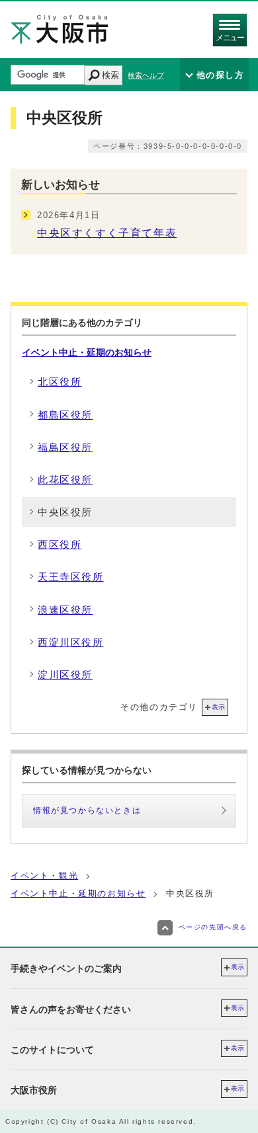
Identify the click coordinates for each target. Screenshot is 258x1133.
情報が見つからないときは (87, 810)
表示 (218, 707)
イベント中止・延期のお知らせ (86, 352)
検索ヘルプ (146, 75)
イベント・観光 (44, 875)
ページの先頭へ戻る (213, 927)
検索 (110, 75)
